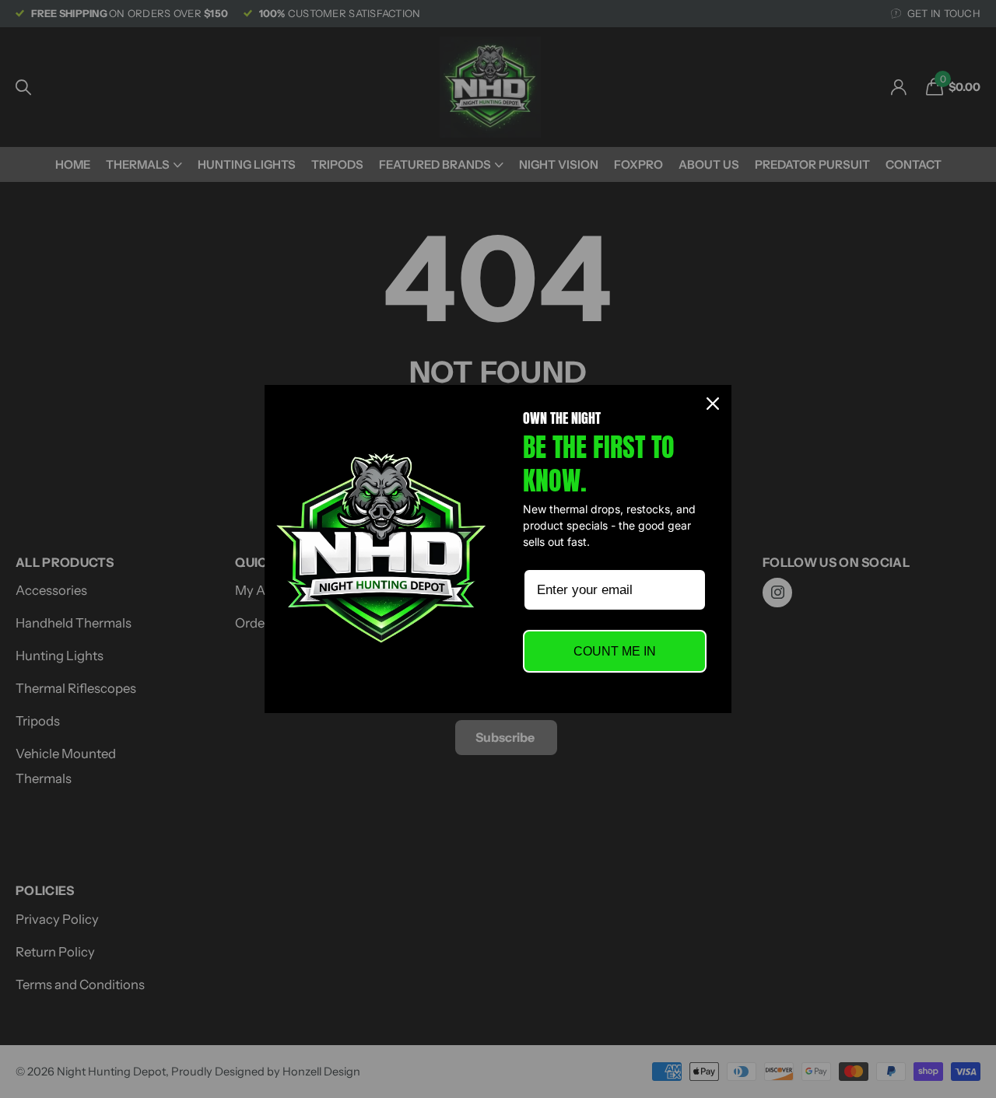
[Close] (712, 403)
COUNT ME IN (614, 651)
